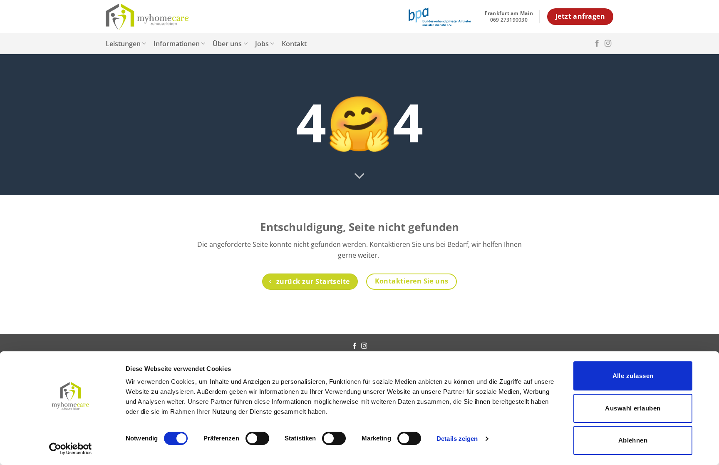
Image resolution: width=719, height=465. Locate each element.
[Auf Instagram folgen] (608, 43)
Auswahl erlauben (632, 408)
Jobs (262, 43)
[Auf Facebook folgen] (597, 43)
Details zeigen (457, 438)
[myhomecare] (147, 16)
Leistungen (123, 43)
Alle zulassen (633, 375)
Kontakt (294, 43)
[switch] (257, 438)
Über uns (227, 43)
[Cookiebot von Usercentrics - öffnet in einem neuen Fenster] (70, 449)
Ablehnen (633, 440)
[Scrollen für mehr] (359, 176)
